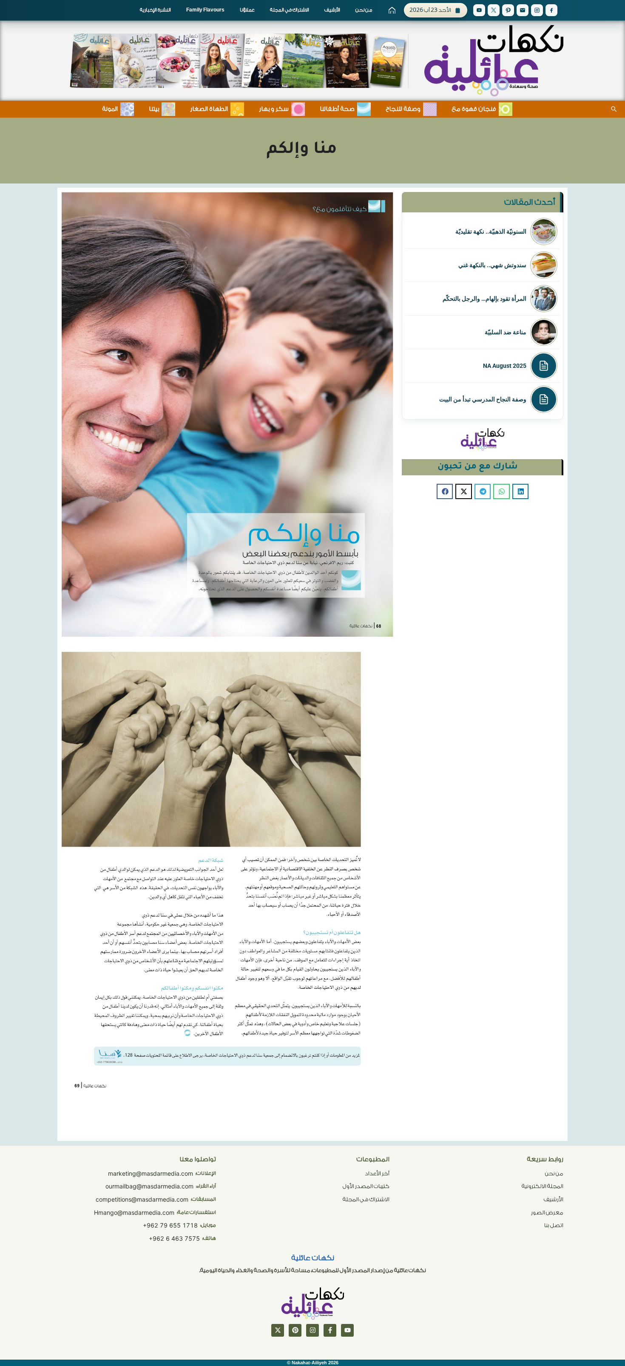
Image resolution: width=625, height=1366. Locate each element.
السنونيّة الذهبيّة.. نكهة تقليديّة (490, 231)
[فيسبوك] (330, 1330)
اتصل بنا (553, 1225)
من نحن (363, 10)
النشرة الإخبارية (155, 10)
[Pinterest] (508, 10)
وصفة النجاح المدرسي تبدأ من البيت (482, 399)
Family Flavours (205, 10)
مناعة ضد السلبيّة (505, 332)
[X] (494, 10)
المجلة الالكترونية (542, 1186)
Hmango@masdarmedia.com (134, 1212)
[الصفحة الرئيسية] (392, 10)
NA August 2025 (504, 365)
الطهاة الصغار (209, 109)
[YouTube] (479, 10)
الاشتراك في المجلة (289, 10)
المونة (110, 109)
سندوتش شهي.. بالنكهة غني (492, 265)
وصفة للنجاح (403, 109)
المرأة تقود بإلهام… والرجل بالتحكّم (484, 298)
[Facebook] (551, 10)
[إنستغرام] (312, 1330)
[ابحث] (614, 109)
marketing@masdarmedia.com (150, 1173)
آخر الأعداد (377, 1173)
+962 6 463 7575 (174, 1238)
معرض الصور (547, 1212)
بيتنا (154, 109)
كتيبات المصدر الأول (366, 1186)
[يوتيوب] (347, 1330)
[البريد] (522, 10)
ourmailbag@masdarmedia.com (149, 1186)
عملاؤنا (247, 10)
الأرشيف (332, 10)
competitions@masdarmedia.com (142, 1199)
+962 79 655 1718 (170, 1225)
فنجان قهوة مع (474, 109)
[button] (520, 491)
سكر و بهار (274, 109)
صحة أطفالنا (337, 109)
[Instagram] (537, 10)
